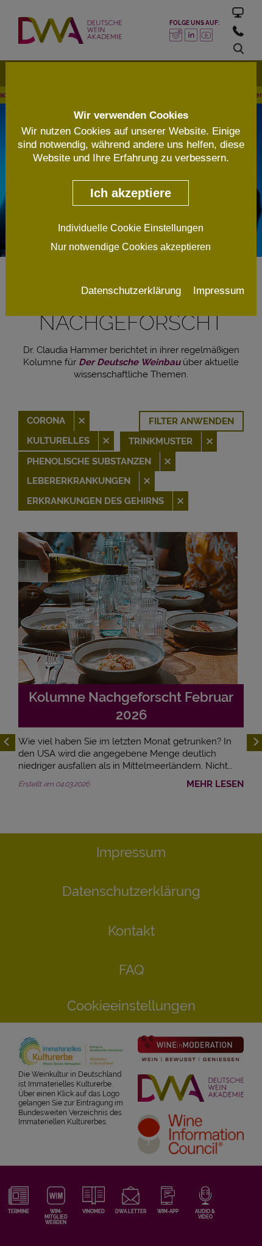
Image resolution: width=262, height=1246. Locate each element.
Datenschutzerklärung (131, 290)
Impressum (218, 290)
